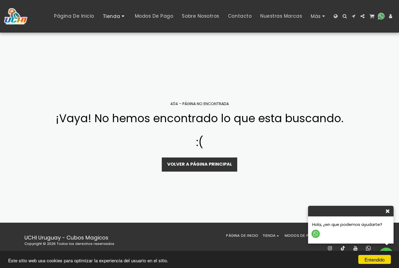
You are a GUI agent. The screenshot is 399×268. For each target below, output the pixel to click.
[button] (344, 16)
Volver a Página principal (199, 164)
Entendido (375, 259)
